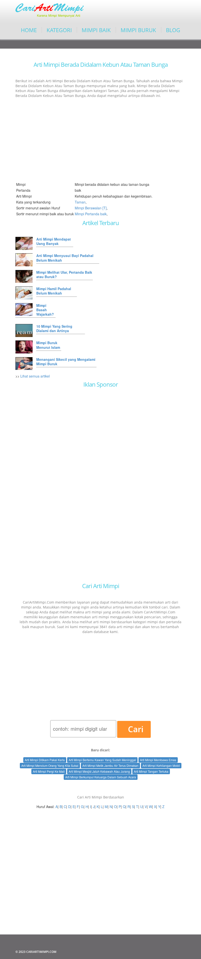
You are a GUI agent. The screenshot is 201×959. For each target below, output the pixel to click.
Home (29, 30)
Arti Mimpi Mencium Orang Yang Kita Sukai (49, 765)
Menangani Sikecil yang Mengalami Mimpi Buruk (65, 361)
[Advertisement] (100, 137)
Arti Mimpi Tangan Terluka (151, 771)
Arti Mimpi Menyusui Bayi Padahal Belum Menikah (64, 257)
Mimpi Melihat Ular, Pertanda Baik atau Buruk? (64, 274)
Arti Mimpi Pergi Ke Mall (49, 771)
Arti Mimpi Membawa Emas (158, 760)
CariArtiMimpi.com (41, 952)
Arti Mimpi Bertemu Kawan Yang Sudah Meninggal (102, 760)
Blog (173, 30)
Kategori (59, 30)
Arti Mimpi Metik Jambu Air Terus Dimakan (110, 765)
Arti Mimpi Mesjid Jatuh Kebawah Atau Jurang (99, 771)
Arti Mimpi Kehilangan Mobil (161, 765)
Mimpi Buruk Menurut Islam (48, 345)
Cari (135, 729)
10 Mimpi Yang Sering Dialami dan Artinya (54, 328)
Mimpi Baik (96, 30)
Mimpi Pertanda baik (91, 213)
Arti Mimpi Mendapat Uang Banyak (53, 241)
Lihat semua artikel (35, 376)
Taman (80, 202)
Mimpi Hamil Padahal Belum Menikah (53, 291)
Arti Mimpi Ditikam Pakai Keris (45, 760)
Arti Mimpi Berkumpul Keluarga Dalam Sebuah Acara (100, 777)
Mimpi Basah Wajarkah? (45, 310)
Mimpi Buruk (138, 30)
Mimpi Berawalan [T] (91, 207)
